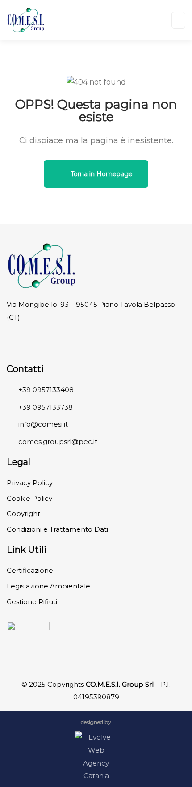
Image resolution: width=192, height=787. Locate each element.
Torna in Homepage (101, 174)
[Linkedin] (44, 340)
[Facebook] (18, 340)
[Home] (41, 265)
